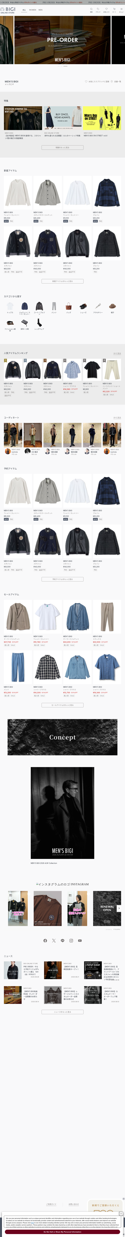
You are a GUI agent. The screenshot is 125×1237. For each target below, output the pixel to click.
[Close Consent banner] (121, 1214)
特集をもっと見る (62, 147)
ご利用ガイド (51, 1204)
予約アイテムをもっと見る (62, 579)
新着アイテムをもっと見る (62, 281)
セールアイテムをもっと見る (63, 705)
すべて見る (117, 353)
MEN (40, 10)
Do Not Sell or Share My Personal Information (62, 1232)
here (32, 1223)
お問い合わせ (74, 1204)
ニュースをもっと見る (62, 1012)
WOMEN (32, 10)
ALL (24, 10)
